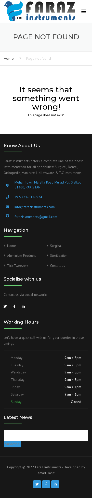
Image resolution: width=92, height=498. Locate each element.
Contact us (57, 265)
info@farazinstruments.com (34, 207)
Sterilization (58, 255)
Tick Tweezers (17, 265)
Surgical (56, 245)
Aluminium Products (21, 255)
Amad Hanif (46, 473)
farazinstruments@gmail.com (35, 216)
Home (9, 58)
